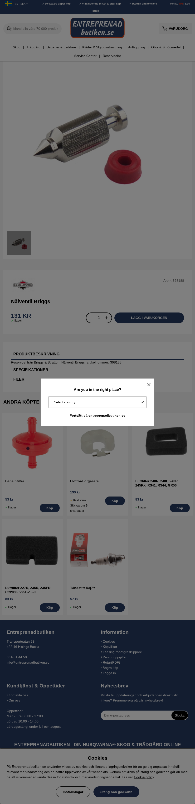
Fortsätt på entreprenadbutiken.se (97, 415)
